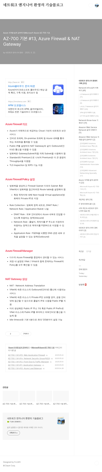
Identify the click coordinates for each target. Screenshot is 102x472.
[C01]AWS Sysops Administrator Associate (89, 164)
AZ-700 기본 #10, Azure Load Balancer (25, 368)
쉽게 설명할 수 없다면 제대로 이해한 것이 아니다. (25, 427)
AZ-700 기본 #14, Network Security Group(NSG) (29, 358)
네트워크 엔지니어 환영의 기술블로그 (33, 5)
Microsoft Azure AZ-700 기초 (42, 347)
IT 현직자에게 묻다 (87, 204)
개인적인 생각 (85, 199)
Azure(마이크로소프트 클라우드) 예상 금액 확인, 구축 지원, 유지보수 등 (27, 91)
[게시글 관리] (16, 334)
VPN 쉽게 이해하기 (87, 113)
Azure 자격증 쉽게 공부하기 (18, 347)
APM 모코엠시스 (17, 105)
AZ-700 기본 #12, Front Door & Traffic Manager (28, 362)
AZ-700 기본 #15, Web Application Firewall (26, 355)
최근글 (81, 251)
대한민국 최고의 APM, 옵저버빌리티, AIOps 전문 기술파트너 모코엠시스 (25, 110)
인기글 (88, 251)
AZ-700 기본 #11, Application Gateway (24, 365)
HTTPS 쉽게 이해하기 (89, 116)
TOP (97, 463)
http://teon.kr (14, 82)
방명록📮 (83, 284)
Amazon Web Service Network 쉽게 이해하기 (88, 130)
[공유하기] (13, 334)
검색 (91, 5)
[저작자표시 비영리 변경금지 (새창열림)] (34, 334)
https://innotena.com (17, 101)
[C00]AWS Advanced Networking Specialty (88, 173)
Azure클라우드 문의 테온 (21, 86)
